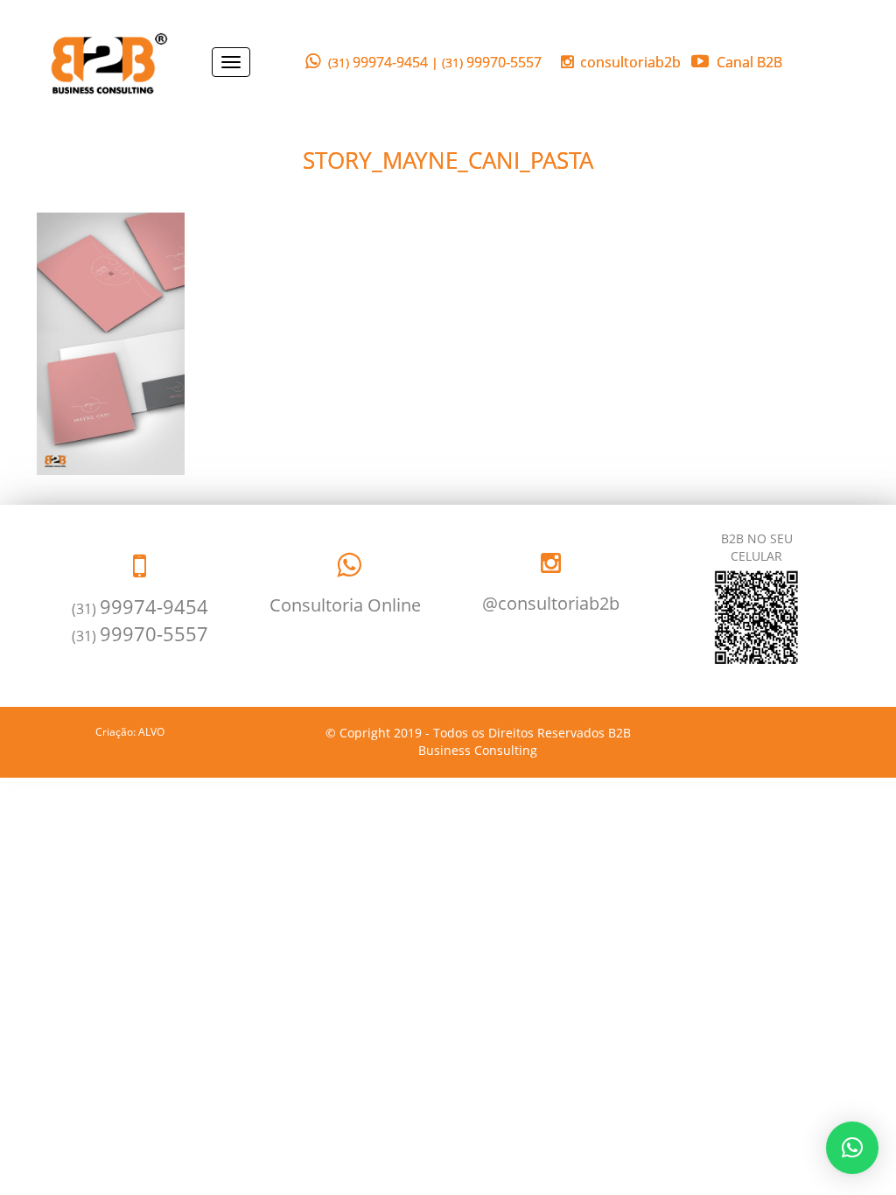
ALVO (151, 731)
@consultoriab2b (551, 603)
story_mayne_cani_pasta (448, 160)
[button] (852, 1148)
